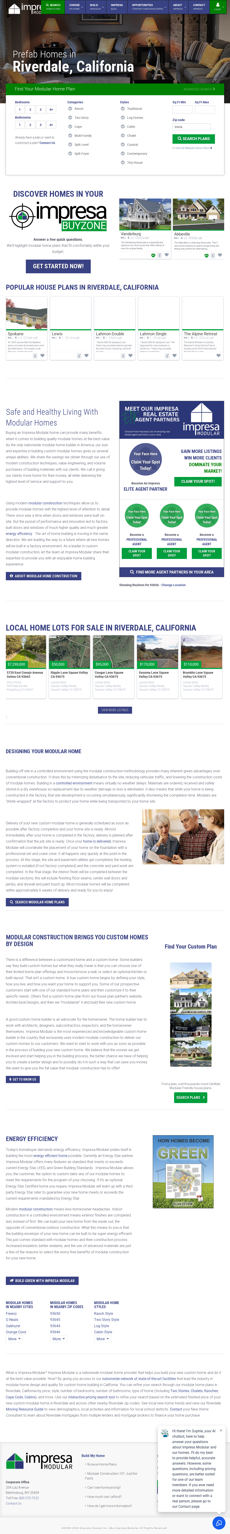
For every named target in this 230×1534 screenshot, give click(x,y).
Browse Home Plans (102, 1464)
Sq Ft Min (179, 102)
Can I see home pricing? (104, 1487)
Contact (176, 1409)
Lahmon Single (153, 333)
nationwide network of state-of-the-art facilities (139, 1379)
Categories (75, 102)
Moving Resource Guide (24, 1409)
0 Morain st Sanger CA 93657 (153, 674)
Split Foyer (82, 153)
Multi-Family (83, 135)
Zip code (178, 120)
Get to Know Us (24, 1079)
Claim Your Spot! (198, 481)
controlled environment (74, 783)
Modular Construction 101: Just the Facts (111, 1476)
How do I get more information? (109, 1506)
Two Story (82, 117)
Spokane (16, 333)
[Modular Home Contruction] (30, 9)
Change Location (173, 585)
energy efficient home (50, 1156)
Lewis (57, 333)
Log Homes (135, 117)
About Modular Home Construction (46, 576)
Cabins (29, 1397)
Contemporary (137, 153)
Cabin (131, 126)
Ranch (79, 108)
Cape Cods (14, 1397)
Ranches (211, 1391)
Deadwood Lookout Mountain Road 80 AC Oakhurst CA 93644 (109, 676)
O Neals (12, 1320)
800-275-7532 (29, 1498)
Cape (78, 126)
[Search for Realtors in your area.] (171, 420)
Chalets (197, 1391)
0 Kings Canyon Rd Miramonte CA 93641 (197, 674)
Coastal (132, 144)
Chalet (131, 135)
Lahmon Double (110, 333)
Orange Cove (16, 1332)
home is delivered (97, 841)
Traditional (134, 108)
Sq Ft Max (202, 102)
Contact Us (14, 1503)
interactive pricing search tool (91, 1397)
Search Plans (196, 138)
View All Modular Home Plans (192, 148)
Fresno (11, 1313)
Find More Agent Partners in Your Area (175, 572)
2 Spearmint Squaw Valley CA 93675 (68, 674)
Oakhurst (13, 1326)
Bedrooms (22, 102)
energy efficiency (19, 534)
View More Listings (115, 710)
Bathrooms (23, 117)
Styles (124, 102)
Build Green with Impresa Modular (45, 1281)
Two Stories (179, 1391)
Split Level (81, 144)
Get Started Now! (58, 266)
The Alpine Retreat (200, 333)
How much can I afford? (104, 1497)
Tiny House (135, 162)
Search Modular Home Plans (40, 902)
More (12, 1339)
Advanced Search (198, 89)
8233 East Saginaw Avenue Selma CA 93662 (23, 674)
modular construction (45, 503)
